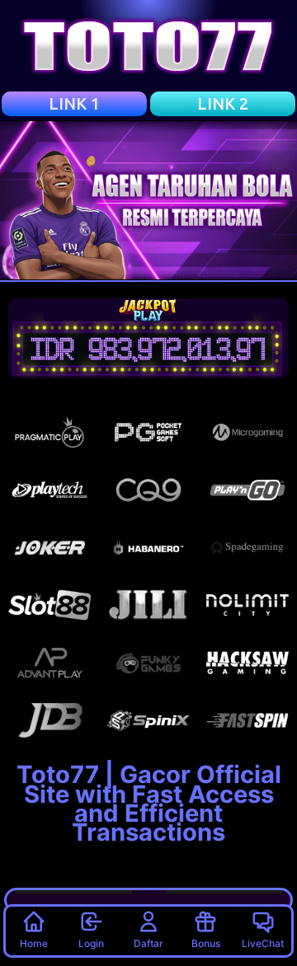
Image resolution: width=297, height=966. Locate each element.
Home (34, 943)
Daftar (148, 943)
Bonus (205, 943)
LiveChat (263, 943)
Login (91, 943)
